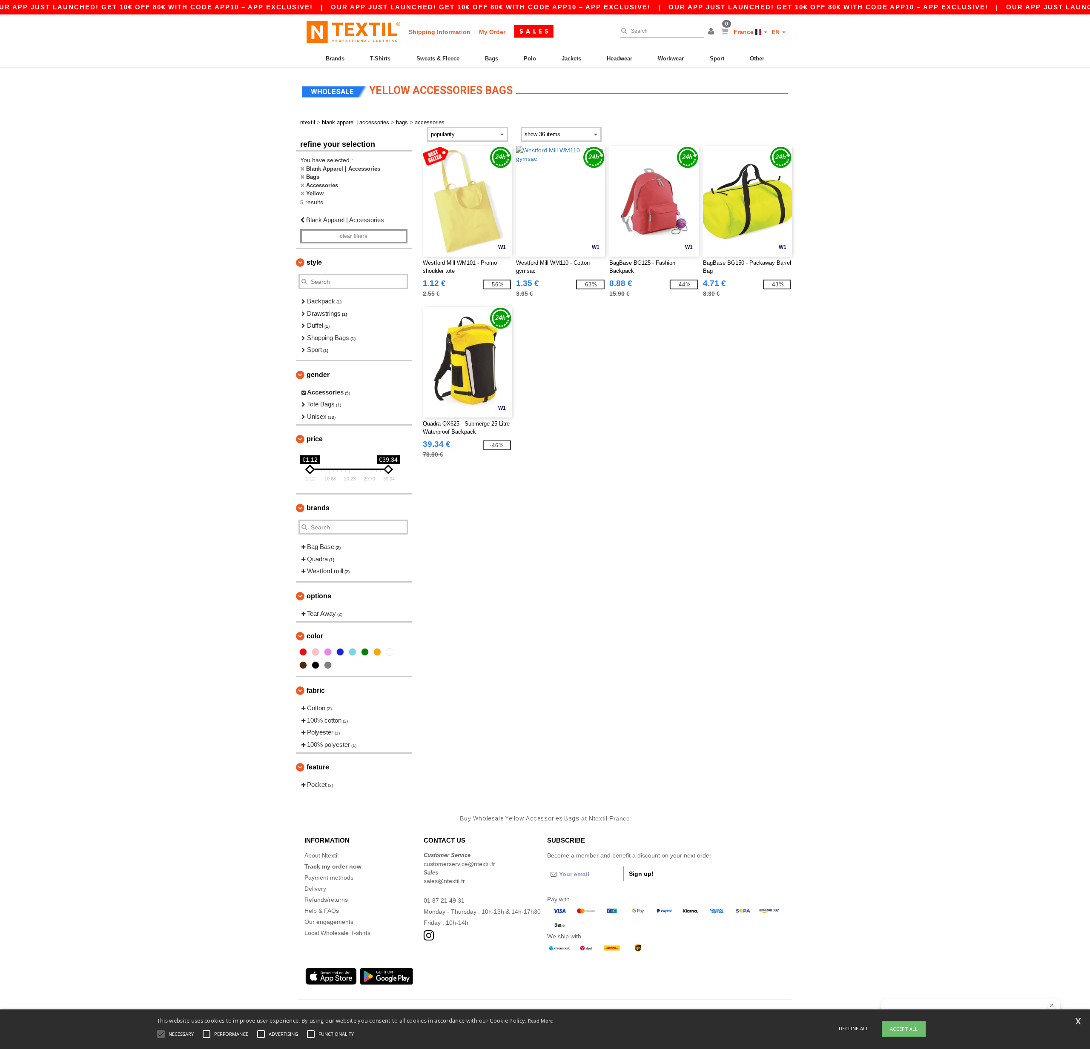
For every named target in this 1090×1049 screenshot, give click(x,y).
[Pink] (315, 652)
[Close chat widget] (1051, 1005)
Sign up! (641, 873)
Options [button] (319, 596)
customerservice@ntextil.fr (459, 863)
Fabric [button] (316, 690)
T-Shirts (380, 58)
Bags (491, 58)
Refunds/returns (326, 899)
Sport (717, 58)
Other (757, 58)
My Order (492, 32)
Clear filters (353, 236)
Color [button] (315, 636)
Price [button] (315, 439)
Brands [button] (318, 508)
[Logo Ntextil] (353, 32)
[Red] (303, 652)
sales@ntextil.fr (444, 881)
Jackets (571, 58)
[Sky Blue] (352, 652)
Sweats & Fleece (437, 58)
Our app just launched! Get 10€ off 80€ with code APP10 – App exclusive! (491, 7)
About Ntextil (321, 855)
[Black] (315, 665)
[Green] (365, 652)
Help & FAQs (321, 910)
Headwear (619, 58)
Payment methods (328, 877)
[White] (389, 652)
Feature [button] (318, 767)
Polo (530, 58)
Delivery (315, 888)
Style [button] (314, 262)
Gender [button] (318, 374)
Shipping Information (439, 32)
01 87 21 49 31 (444, 900)
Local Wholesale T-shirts (337, 932)
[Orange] (377, 652)
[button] (712, 32)
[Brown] (303, 665)
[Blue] (340, 652)
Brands (335, 58)
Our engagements (328, 921)
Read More (540, 1021)
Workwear (671, 58)
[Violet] (328, 652)
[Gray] (328, 665)
